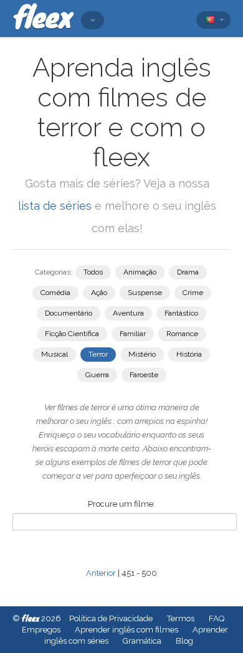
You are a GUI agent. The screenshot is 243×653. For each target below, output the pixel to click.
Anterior (101, 573)
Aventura (128, 313)
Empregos (41, 629)
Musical (54, 354)
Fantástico (181, 313)
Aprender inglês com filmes (126, 629)
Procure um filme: (121, 504)
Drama (188, 272)
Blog (184, 641)
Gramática (142, 641)
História (189, 354)
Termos (180, 618)
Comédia (55, 292)
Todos (93, 272)
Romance (182, 333)
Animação (139, 272)
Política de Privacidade (111, 618)
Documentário (68, 313)
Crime (193, 292)
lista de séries (55, 205)
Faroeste (144, 374)
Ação (99, 292)
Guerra (97, 374)
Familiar (133, 333)
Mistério (142, 354)
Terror (98, 354)
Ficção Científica (72, 333)
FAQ (216, 618)
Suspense (145, 292)
